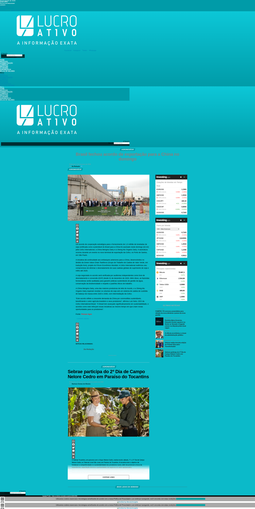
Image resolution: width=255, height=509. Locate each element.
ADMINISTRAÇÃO (6, 63)
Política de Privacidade (7, 3)
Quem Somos (4, 1)
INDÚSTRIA (4, 66)
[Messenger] (112, 235)
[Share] (112, 241)
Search (3, 55)
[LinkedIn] (112, 238)
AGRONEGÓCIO (5, 69)
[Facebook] (112, 228)
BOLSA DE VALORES (7, 71)
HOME (2, 60)
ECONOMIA (4, 68)
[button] (13, 53)
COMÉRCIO (4, 65)
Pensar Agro (86, 314)
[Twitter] (112, 231)
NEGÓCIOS (4, 61)
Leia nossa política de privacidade (193, 499)
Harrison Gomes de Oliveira (81, 384)
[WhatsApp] (112, 225)
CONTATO (2, 5)
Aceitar (178, 499)
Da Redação (76, 166)
